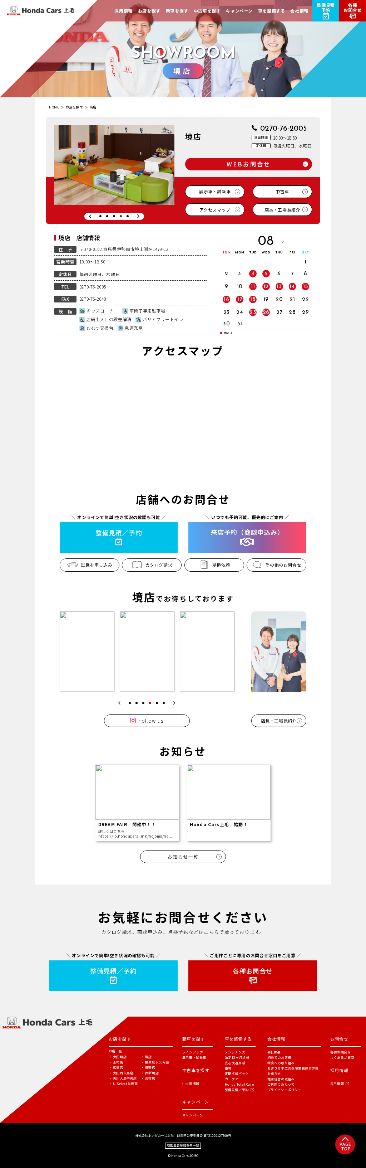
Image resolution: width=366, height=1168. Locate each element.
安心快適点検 (235, 1063)
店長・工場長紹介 (282, 210)
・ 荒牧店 (148, 1078)
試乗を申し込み (96, 565)
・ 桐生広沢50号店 (155, 1062)
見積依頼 (221, 565)
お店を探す (74, 107)
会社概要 (274, 1052)
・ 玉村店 (116, 1062)
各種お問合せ (340, 1052)
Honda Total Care (239, 1084)
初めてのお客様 (279, 1057)
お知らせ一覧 (183, 856)
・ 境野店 (148, 1067)
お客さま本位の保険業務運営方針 (293, 1068)
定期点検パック (237, 1073)
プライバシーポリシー (284, 1089)
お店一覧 (115, 1051)
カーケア (231, 1079)
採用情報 (337, 1083)
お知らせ (274, 1073)
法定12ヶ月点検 (237, 1057)
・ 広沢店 (116, 1067)
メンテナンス (235, 1052)
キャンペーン (192, 1115)
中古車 (282, 191)
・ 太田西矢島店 (121, 1073)
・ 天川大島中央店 (123, 1078)
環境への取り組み (281, 1063)
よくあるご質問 (342, 1057)
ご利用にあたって (281, 1084)
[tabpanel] (114, 165)
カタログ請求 (159, 565)
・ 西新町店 (150, 1073)
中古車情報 (190, 1083)
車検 (228, 1068)
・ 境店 (146, 1057)
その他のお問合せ (283, 565)
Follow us (150, 720)
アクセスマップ (215, 210)
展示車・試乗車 (215, 191)
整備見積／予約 (237, 1089)
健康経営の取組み (281, 1079)
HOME (54, 107)
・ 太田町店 (118, 1057)
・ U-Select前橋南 (123, 1083)
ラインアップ (192, 1052)
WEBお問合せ (249, 164)
